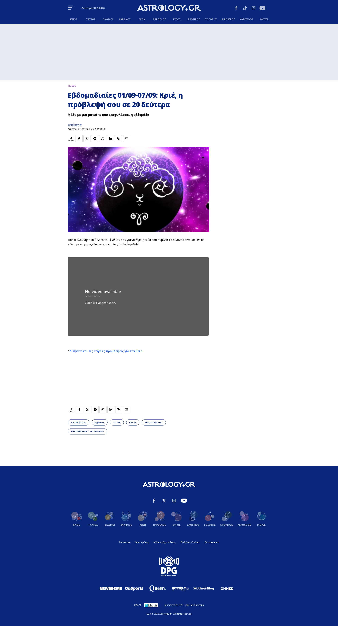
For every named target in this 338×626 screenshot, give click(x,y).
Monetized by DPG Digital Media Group (184, 604)
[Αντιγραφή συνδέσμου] (118, 138)
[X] (164, 501)
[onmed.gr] (227, 588)
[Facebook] (236, 8)
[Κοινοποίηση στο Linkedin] (110, 138)
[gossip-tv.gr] (180, 588)
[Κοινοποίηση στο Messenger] (94, 138)
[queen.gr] (157, 588)
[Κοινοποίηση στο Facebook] (79, 138)
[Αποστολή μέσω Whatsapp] (102, 138)
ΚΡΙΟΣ (132, 422)
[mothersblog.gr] (204, 588)
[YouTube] (262, 8)
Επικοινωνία (212, 542)
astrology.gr (75, 124)
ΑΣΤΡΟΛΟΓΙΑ (78, 422)
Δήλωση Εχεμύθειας (164, 542)
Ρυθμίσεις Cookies (190, 542)
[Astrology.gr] (169, 8)
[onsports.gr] (134, 588)
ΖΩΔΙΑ (117, 422)
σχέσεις (99, 422)
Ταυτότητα (125, 542)
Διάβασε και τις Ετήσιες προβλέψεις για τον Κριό (106, 351)
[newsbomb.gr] (111, 588)
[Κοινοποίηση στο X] (86, 138)
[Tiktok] (245, 8)
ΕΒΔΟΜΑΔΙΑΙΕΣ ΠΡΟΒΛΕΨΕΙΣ (87, 431)
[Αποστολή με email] (126, 138)
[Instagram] (253, 8)
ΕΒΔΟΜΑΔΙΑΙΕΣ (154, 422)
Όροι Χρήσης (142, 542)
